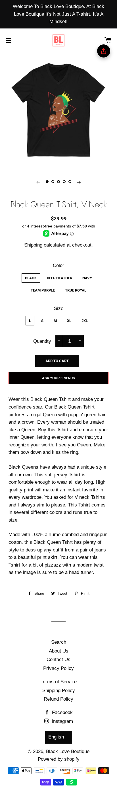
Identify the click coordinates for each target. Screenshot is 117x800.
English (56, 737)
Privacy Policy (58, 668)
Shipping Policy (58, 690)
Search (58, 642)
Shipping (33, 245)
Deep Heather (59, 278)
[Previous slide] (38, 182)
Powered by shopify (59, 759)
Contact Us (58, 659)
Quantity (42, 341)
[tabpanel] (58, 110)
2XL (85, 321)
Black (31, 278)
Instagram (61, 721)
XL (69, 321)
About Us (58, 651)
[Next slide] (79, 182)
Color (58, 265)
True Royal (75, 290)
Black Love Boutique (67, 751)
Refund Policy (58, 699)
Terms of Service (59, 681)
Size (58, 308)
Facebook (62, 712)
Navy (87, 278)
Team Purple (43, 290)
